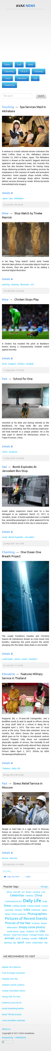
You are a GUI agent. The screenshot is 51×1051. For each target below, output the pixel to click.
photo (17, 659)
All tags (44, 886)
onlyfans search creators (13, 985)
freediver (33, 659)
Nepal (7, 914)
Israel (4, 537)
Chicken (20, 364)
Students (13, 452)
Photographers (37, 913)
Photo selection (19, 914)
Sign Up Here (13, 876)
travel (28, 942)
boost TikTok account (11, 1014)
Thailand (6, 768)
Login (27, 876)
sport (20, 942)
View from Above (20, 935)
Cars (43, 892)
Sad (4, 467)
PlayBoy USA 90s (10, 979)
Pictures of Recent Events (26, 918)
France (45, 906)
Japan (4, 198)
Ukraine (6, 935)
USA (42, 931)
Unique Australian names (13, 990)
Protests (36, 923)
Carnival (36, 892)
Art (32, 284)
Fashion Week (33, 906)
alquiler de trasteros (11, 967)
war (46, 942)
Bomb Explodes (15, 537)
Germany (9, 910)
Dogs (44, 901)
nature (43, 938)
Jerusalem (29, 537)
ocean (24, 659)
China (4, 452)
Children (29, 895)
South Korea (12, 931)
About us (6, 1029)
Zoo (47, 935)
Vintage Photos (36, 935)
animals (10, 938)
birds (4, 364)
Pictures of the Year (17, 923)
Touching (8, 107)
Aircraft (16, 892)
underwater (7, 659)
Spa (10, 198)
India (27, 909)
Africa (9, 892)
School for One (23, 378)
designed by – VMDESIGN (14, 1037)
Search (41, 96)
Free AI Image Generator (13, 973)
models (33, 938)
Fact (4, 378)
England (12, 364)
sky (14, 942)
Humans (18, 910)
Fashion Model (19, 906)
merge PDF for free (11, 996)
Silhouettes (12, 927)
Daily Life (15, 768)
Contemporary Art (13, 901)
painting (6, 284)
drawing (15, 284)
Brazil (28, 892)
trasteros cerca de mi (11, 1002)
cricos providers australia (13, 1020)
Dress (7, 905)
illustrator (24, 284)
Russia (5, 858)
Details (6, 192)
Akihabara (18, 198)
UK (36, 931)
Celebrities (17, 895)
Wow (5, 213)
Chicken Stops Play (26, 299)
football (29, 364)
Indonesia (35, 910)
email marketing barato (13, 1008)
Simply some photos (32, 927)
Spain (22, 931)
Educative (8, 674)
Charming (8, 552)
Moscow (13, 858)
